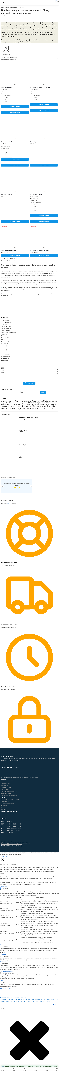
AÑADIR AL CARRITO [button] (44, 165)
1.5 (35, 206)
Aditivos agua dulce (6, 326)
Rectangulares (22, 408)
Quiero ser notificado (15, 255)
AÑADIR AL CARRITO (15, 106)
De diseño (31, 404)
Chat (57, 1070)
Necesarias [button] (3, 886)
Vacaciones (48, 409)
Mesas (3, 352)
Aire (7, 17)
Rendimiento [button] (3, 954)
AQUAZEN (3, 842)
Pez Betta (6, 409)
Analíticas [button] (3, 962)
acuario (49, 40)
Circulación (14, 17)
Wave (2, 370)
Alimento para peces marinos (19, 403)
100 (6, 152)
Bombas (3, 334)
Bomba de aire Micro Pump (8, 250)
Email (8, 503)
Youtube (4, 809)
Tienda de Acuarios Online (11, 7)
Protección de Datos (25, 843)
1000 (6, 98)
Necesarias (5, 888)
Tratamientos (4, 360)
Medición (3, 350)
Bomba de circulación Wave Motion (39, 250)
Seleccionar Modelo (15, 112)
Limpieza (3, 348)
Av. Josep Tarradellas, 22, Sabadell (11, 799)
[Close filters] (1, 499)
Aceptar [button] (7, 856)
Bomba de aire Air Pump (7, 141)
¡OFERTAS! (30, 383)
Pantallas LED (4, 354)
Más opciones (6, 92)
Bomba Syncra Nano (35, 141)
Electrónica (4, 344)
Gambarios (16, 406)
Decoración (4, 342)
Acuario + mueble (7, 401)
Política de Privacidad (13, 843)
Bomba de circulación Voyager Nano (40, 87)
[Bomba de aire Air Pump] (15, 128)
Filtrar (43, 392)
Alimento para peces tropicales (40, 403)
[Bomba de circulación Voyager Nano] (44, 73)
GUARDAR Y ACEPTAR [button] (7, 988)
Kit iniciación (27, 406)
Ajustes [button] (2, 856)
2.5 (35, 210)
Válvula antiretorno (6, 194)
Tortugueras (4, 358)
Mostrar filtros (6, 54)
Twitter (4, 807)
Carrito (24, 1070)
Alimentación (4, 330)
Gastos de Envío (5, 785)
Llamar (35, 1070)
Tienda (13, 1070)
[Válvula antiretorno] (15, 180)
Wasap (46, 1070)
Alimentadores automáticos (8, 332)
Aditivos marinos (5, 328)
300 (6, 99)
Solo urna (38, 409)
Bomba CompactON (6, 87)
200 (6, 154)
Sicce (2, 372)
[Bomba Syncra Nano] (44, 128)
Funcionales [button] (3, 945)
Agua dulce (23, 401)
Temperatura (4, 356)
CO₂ (2, 340)
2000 (35, 99)
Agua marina (39, 401)
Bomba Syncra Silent (36, 194)
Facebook (4, 805)
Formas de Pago (5, 783)
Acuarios (3, 324)
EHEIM (2, 368)
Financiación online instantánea (9, 791)
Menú (2, 1070)
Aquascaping (7, 404)
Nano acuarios (45, 406)
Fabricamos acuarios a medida (9, 795)
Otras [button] (1, 980)
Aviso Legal (4, 843)
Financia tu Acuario (6, 789)
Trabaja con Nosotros (6, 793)
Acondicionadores (6, 322)
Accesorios (4, 320)
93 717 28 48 (5, 801)
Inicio (2, 7)
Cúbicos (20, 404)
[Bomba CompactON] (15, 73)
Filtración (3, 346)
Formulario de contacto (8, 803)
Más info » (3, 763)
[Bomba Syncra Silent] (44, 180)
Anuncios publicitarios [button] (6, 971)
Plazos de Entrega (6, 787)
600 (6, 101)
